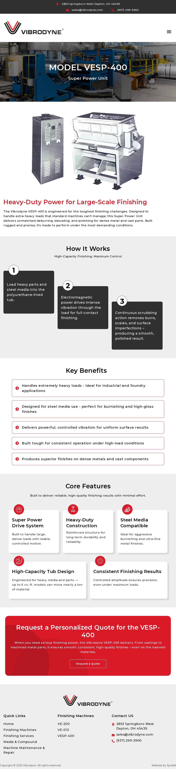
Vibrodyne (29, 765)
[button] (169, 31)
